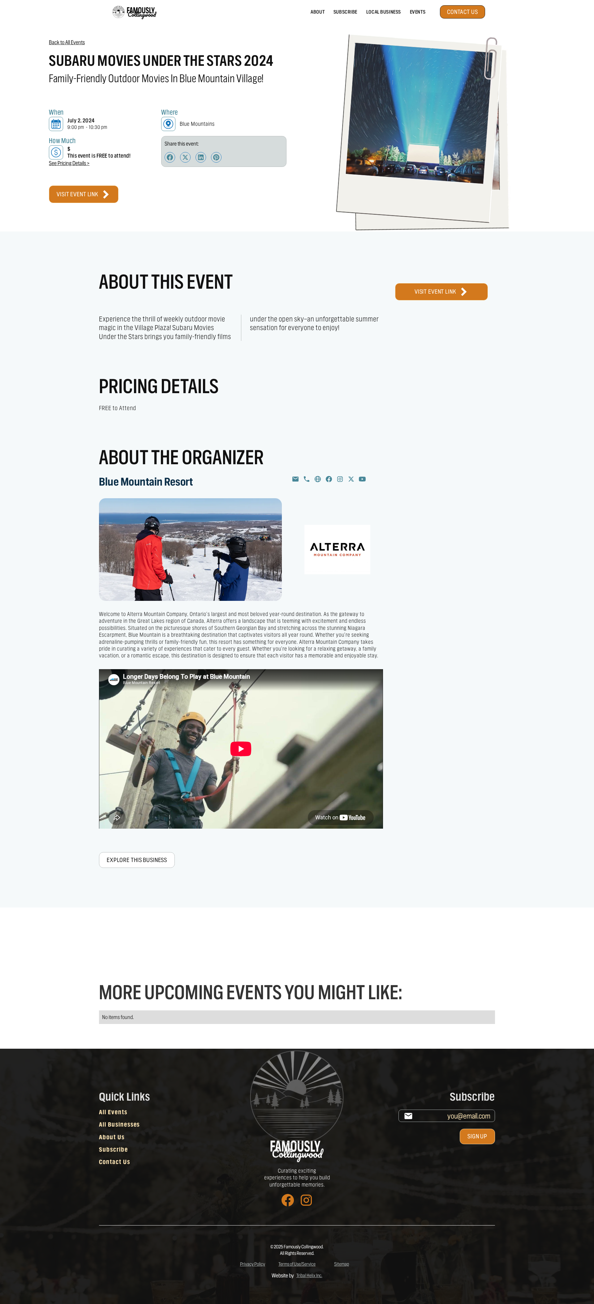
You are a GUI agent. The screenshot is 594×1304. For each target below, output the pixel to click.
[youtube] (362, 479)
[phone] (306, 479)
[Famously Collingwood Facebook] (287, 1200)
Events (417, 12)
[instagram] (340, 479)
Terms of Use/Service (297, 1263)
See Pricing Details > (69, 163)
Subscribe (345, 12)
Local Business (383, 12)
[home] (134, 12)
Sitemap (341, 1263)
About (318, 12)
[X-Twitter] (351, 479)
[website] (317, 479)
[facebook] (329, 479)
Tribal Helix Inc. (309, 1275)
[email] (295, 479)
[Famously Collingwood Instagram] (306, 1200)
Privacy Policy (252, 1263)
